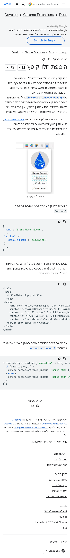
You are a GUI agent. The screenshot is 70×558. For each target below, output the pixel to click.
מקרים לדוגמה (59, 485)
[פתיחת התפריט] (63, 4)
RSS (65, 527)
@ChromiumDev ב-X (56, 511)
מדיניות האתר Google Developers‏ (31, 427)
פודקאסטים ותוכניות (56, 496)
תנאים (64, 542)
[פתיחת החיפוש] (23, 4)
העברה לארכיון (59, 490)
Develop (11, 15)
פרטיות (54, 542)
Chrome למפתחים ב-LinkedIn (51, 522)
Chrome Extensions (38, 15)
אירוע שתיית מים (14, 119)
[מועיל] (48, 59)
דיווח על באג (61, 459)
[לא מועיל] (43, 59)
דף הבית (63, 52)
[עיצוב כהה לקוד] (59, 221)
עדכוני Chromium (58, 479)
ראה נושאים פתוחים (57, 465)
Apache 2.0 (10, 423)
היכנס (7, 4)
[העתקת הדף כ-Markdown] (13, 67)
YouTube (62, 516)
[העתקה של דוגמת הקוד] (64, 221)
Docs (63, 15)
